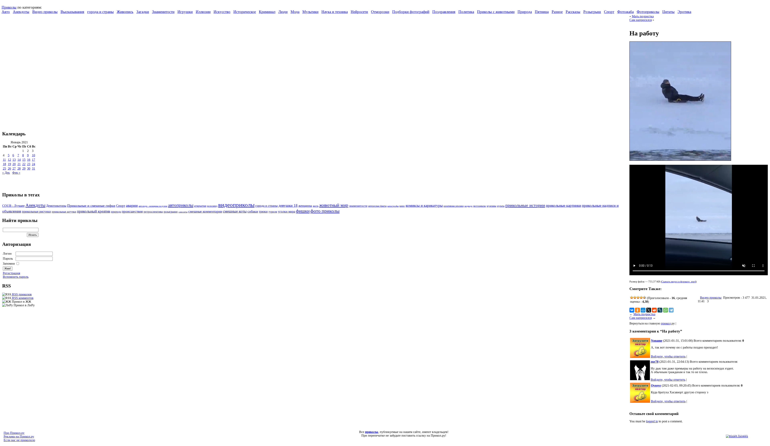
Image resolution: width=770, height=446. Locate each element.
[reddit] (654, 310)
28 (19, 168)
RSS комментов (22, 298)
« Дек (6, 172)
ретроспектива (153, 211)
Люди (283, 12)
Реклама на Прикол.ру (19, 436)
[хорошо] (641, 297)
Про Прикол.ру (14, 433)
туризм (272, 211)
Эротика (684, 12)
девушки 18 (288, 205)
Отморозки (380, 12)
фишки (303, 211)
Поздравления (443, 12)
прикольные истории (525, 205)
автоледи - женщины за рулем (153, 206)
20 (14, 164)
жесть (315, 206)
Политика (466, 12)
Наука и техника (334, 12)
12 (9, 159)
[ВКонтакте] (631, 310)
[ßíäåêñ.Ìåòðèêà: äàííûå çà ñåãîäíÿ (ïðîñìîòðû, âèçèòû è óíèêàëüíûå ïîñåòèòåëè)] (737, 436)
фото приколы (324, 211)
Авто (6, 12)
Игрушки (185, 12)
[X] (648, 310)
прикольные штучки (64, 211)
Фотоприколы (648, 12)
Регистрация (11, 273)
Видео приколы (45, 12)
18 (4, 164)
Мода (295, 12)
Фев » (16, 172)
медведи (468, 206)
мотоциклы (479, 206)
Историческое (244, 12)
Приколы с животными (496, 12)
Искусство (222, 12)
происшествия (132, 211)
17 (33, 159)
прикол (666, 323)
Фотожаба (625, 12)
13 (14, 159)
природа (116, 211)
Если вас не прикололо (19, 440)
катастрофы (393, 206)
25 (4, 168)
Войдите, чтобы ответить (668, 356)
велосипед (212, 206)
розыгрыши (171, 211)
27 (14, 168)
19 (9, 164)
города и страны (100, 12)
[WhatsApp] (665, 310)
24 (33, 164)
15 (23, 159)
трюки (263, 211)
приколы (371, 432)
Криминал (267, 12)
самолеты (182, 212)
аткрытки (200, 205)
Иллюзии (203, 12)
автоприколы (180, 205)
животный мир (333, 205)
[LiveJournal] (660, 310)
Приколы (9, 7)
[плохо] (634, 297)
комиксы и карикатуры (424, 205)
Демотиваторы (56, 206)
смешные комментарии (205, 211)
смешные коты (235, 211)
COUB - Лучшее (13, 205)
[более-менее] (638, 297)
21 (19, 164)
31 (33, 168)
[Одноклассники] (637, 310)
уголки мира (286, 211)
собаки (252, 211)
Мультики (310, 12)
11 (4, 159)
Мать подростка (643, 16)
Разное (557, 12)
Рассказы (573, 12)
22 (23, 164)
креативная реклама (454, 206)
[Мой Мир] (643, 310)
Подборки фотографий (410, 12)
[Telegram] (671, 310)
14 (19, 159)
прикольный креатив (93, 211)
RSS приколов (21, 294)
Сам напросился (640, 20)
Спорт (609, 12)
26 (9, 168)
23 (28, 164)
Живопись (125, 12)
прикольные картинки (563, 205)
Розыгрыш (592, 12)
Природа (525, 12)
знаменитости (358, 205)
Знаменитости (163, 12)
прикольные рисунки (36, 211)
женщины (305, 205)
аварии (132, 205)
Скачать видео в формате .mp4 (679, 281)
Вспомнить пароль (15, 276)
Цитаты (668, 12)
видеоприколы (236, 205)
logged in (652, 421)
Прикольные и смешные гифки (91, 206)
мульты (501, 206)
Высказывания (72, 12)
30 (28, 168)
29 (23, 168)
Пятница (542, 12)
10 (33, 155)
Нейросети (359, 12)
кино (402, 206)
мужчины (491, 206)
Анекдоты (21, 12)
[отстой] (631, 297)
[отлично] (644, 297)
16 (28, 159)
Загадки (142, 12)
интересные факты (377, 206)
